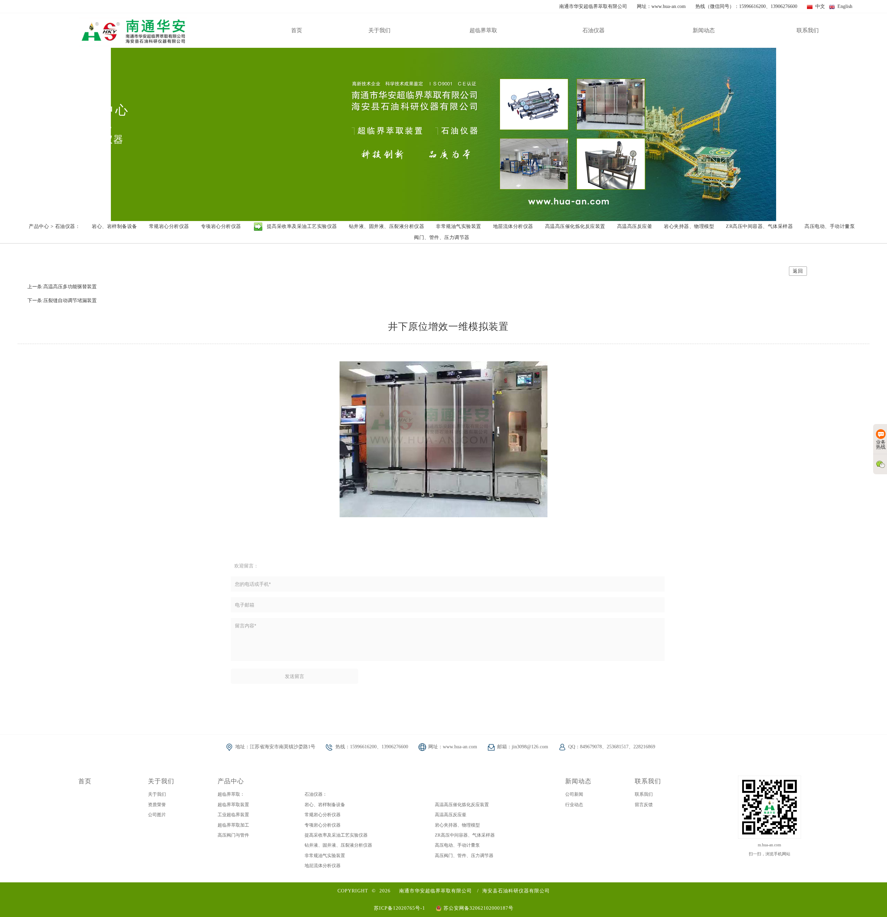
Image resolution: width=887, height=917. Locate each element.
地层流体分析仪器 (323, 865)
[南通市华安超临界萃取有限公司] (133, 30)
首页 (84, 781)
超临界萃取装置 (233, 804)
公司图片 (157, 814)
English (843, 6)
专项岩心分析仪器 (323, 825)
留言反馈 (644, 804)
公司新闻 (574, 794)
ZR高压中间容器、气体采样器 (465, 835)
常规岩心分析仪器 (323, 814)
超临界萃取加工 (233, 825)
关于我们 (161, 781)
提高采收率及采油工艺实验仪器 (336, 835)
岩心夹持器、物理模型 (457, 825)
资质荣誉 (157, 804)
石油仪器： (316, 794)
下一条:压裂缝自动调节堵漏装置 (62, 300)
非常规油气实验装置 (325, 855)
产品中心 (231, 781)
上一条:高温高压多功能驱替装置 (62, 286)
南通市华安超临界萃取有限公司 (435, 890)
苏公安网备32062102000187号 (477, 908)
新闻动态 (578, 781)
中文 (819, 6)
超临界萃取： (231, 794)
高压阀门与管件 (233, 835)
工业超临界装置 (233, 814)
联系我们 (648, 781)
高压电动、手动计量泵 (457, 845)
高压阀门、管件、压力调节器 (464, 855)
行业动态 (574, 804)
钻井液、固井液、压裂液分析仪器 (338, 845)
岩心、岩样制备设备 (325, 804)
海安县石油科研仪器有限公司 (516, 890)
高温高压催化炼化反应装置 (462, 804)
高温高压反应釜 (450, 814)
